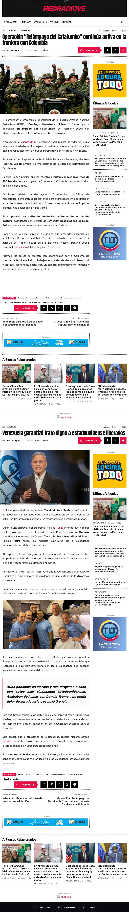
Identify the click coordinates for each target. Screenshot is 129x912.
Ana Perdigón (13, 50)
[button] (122, 21)
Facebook (45, 907)
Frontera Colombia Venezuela (66, 298)
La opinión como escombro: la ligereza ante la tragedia (110, 193)
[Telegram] (74, 308)
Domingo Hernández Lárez (29, 298)
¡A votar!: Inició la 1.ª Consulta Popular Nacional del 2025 (72, 323)
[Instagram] (58, 907)
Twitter (92, 907)
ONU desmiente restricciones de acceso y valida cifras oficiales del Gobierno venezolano (112, 390)
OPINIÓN (98, 173)
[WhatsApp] (67, 308)
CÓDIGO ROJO (101, 189)
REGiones (25, 31)
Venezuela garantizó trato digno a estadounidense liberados (23, 323)
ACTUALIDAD (9, 31)
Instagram (69, 907)
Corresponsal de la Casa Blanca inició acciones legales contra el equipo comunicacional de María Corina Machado (110, 210)
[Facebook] (107, 50)
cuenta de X (28, 142)
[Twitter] (115, 50)
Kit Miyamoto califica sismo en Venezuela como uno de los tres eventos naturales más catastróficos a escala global (110, 162)
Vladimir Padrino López (53, 302)
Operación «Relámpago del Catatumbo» (22, 302)
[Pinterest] (59, 308)
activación (21, 247)
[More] (123, 50)
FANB (47, 298)
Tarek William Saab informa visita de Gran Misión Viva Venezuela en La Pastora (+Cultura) (109, 140)
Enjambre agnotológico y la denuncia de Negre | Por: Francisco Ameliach (109, 178)
